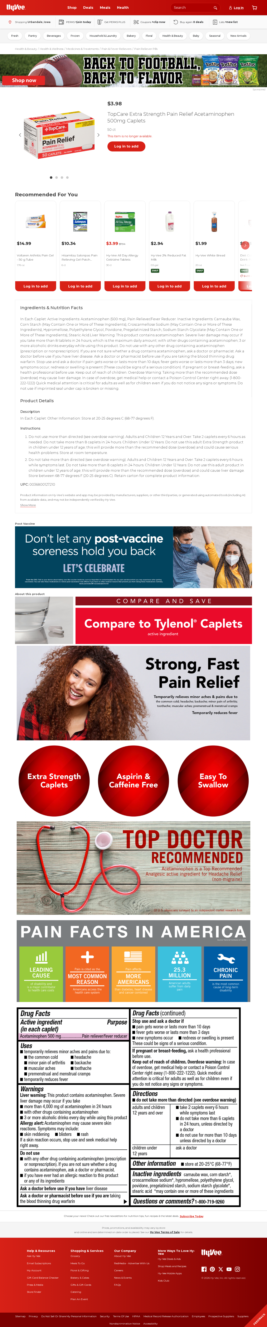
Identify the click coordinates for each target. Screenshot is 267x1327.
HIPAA (136, 1316)
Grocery (75, 1256)
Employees (198, 1316)
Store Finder (34, 1291)
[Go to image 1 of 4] (51, 177)
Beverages (54, 35)
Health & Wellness (51, 48)
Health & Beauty (172, 35)
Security (105, 1316)
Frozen (75, 35)
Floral (149, 35)
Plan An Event (79, 1299)
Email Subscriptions (39, 1263)
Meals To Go (78, 1263)
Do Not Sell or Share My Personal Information (69, 1316)
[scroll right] (245, 245)
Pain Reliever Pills (145, 48)
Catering (76, 1291)
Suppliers (242, 1316)
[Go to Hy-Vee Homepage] (16, 7)
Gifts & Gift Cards (81, 1284)
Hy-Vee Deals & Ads (169, 1258)
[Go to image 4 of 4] (67, 177)
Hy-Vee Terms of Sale (165, 1232)
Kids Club (163, 1280)
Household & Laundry (103, 35)
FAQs (117, 1284)
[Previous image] (20, 134)
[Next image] (98, 134)
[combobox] (195, 7)
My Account (34, 1270)
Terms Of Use (121, 1316)
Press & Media (35, 1284)
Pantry (32, 35)
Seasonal (214, 35)
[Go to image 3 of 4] (62, 177)
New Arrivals (238, 35)
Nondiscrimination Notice (125, 1323)
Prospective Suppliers (221, 1316)
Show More (28, 505)
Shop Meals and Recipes (172, 1266)
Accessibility (150, 1323)
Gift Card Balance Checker (43, 1277)
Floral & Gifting (80, 1270)
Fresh (14, 35)
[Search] (215, 7)
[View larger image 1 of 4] (59, 135)
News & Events (123, 1277)
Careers (118, 1270)
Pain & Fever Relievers (116, 48)
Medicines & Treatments (82, 48)
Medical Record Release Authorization (166, 1316)
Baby (196, 35)
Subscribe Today (191, 1216)
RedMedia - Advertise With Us (131, 1263)
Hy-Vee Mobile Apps (170, 1273)
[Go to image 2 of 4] (56, 177)
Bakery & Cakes (80, 1277)
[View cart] (254, 8)
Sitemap (20, 1316)
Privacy (33, 1316)
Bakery (131, 35)
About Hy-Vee (122, 1256)
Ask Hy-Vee (33, 1256)
